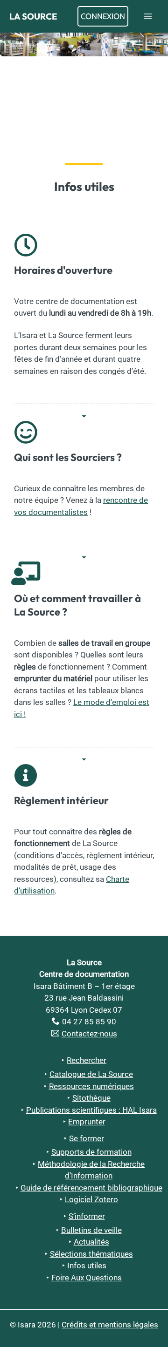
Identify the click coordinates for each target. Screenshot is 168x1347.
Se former (86, 1138)
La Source (33, 16)
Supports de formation (91, 1152)
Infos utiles (86, 1265)
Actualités (91, 1241)
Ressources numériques (91, 1086)
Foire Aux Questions (86, 1277)
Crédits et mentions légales (110, 1324)
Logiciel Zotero (91, 1199)
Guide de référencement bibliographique (91, 1187)
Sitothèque (91, 1098)
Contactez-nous (89, 1033)
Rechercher (86, 1060)
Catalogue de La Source (91, 1074)
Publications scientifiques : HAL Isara (91, 1110)
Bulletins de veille (91, 1230)
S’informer (87, 1216)
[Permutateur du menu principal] (148, 16)
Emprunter (86, 1121)
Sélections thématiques (91, 1254)
